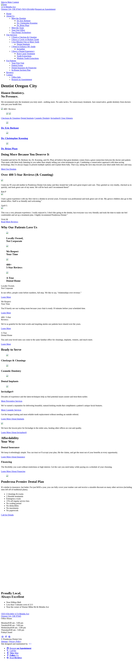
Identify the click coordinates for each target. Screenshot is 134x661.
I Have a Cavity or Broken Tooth (25, 39)
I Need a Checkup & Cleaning (24, 37)
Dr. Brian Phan (23, 25)
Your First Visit (18, 63)
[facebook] (5, 637)
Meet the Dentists (19, 18)
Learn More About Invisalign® (14, 432)
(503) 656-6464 (28, 9)
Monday (4, 623)
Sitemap (4, 641)
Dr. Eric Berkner (23, 21)
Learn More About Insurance (13, 457)
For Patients (11, 61)
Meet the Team (18, 28)
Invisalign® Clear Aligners (62, 118)
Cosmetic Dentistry (42, 118)
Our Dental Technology (21, 32)
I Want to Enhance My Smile (23, 46)
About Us (10, 16)
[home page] (4, 4)
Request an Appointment (45, 9)
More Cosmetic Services (11, 410)
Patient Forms (17, 65)
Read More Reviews (9, 222)
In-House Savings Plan (21, 70)
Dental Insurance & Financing (24, 68)
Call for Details (7, 515)
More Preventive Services (11, 401)
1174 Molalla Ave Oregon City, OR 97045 (11, 8)
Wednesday (6, 628)
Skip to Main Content (10, 2)
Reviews (9, 72)
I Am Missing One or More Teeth (25, 42)
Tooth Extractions (24, 56)
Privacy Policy (15, 641)
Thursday (5, 630)
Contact (9, 75)
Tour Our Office (18, 30)
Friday (3, 632)
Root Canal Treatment (26, 54)
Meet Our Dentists (8, 169)
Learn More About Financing (13, 471)
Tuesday (4, 625)
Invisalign (21, 49)
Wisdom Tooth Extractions (28, 58)
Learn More (6, 297)
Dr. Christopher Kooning (27, 23)
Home (8, 14)
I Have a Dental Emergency (23, 51)
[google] (9, 637)
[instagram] (2, 637)
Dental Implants (23, 44)
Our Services (11, 35)
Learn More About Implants (12, 419)
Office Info (16, 77)
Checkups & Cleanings (10, 118)
